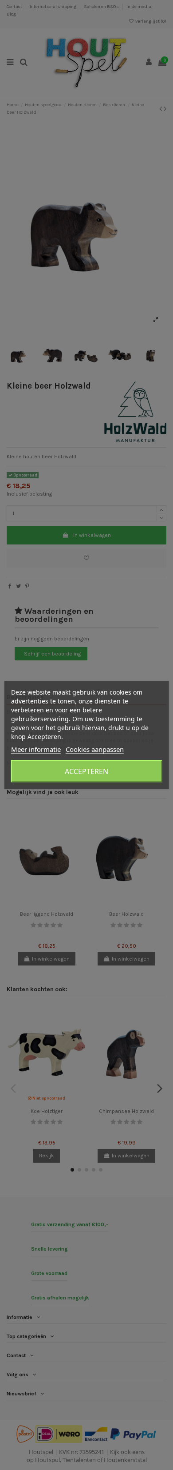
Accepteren (86, 771)
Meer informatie (36, 749)
